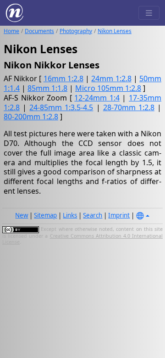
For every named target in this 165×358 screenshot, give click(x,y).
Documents (39, 31)
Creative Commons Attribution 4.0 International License (82, 239)
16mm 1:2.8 (63, 78)
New (21, 215)
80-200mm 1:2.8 (31, 117)
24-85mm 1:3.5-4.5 (61, 107)
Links (70, 215)
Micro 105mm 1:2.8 (108, 88)
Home (11, 31)
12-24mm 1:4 (97, 98)
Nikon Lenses (115, 31)
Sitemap (45, 215)
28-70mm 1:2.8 (128, 107)
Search (92, 215)
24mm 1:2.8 (111, 78)
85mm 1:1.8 (47, 88)
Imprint (119, 215)
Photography (76, 31)
